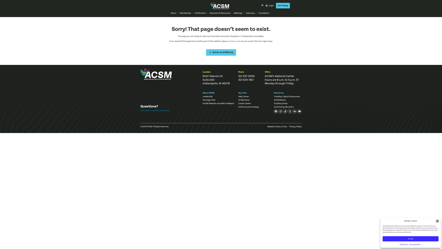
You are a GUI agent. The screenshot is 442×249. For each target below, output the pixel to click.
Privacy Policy (295, 127)
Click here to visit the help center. (155, 110)
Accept (410, 239)
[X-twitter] (290, 111)
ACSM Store (243, 100)
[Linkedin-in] (295, 111)
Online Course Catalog (248, 107)
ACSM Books (280, 100)
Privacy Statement (414, 244)
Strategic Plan (209, 100)
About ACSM (208, 93)
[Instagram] (281, 111)
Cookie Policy (404, 244)
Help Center (243, 96)
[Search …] (262, 5)
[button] (437, 221)
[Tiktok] (285, 111)
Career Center (244, 103)
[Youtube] (299, 111)
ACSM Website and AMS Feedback (218, 103)
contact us (233, 41)
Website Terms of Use (277, 127)
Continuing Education (284, 107)
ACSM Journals (281, 103)
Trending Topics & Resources (287, 96)
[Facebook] (276, 111)
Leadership (207, 96)
